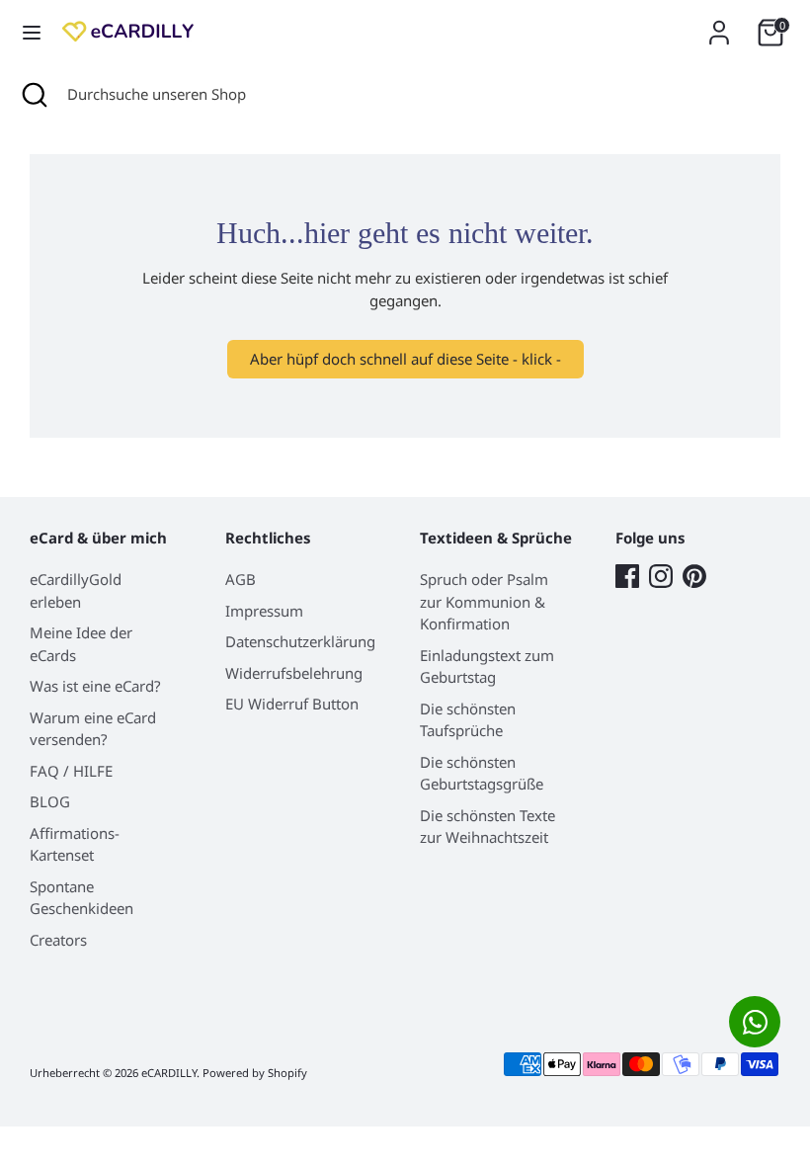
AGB (240, 579)
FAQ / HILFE (71, 771)
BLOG (50, 801)
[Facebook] (627, 576)
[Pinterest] (694, 576)
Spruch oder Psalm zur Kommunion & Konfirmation (484, 601)
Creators (58, 940)
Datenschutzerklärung (300, 641)
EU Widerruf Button (292, 703)
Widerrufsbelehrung (294, 673)
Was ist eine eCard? (95, 686)
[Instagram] (661, 576)
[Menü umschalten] (31, 32)
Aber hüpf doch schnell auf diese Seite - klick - (405, 359)
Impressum (264, 611)
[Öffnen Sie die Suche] (33, 94)
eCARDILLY (169, 1072)
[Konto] (719, 24)
